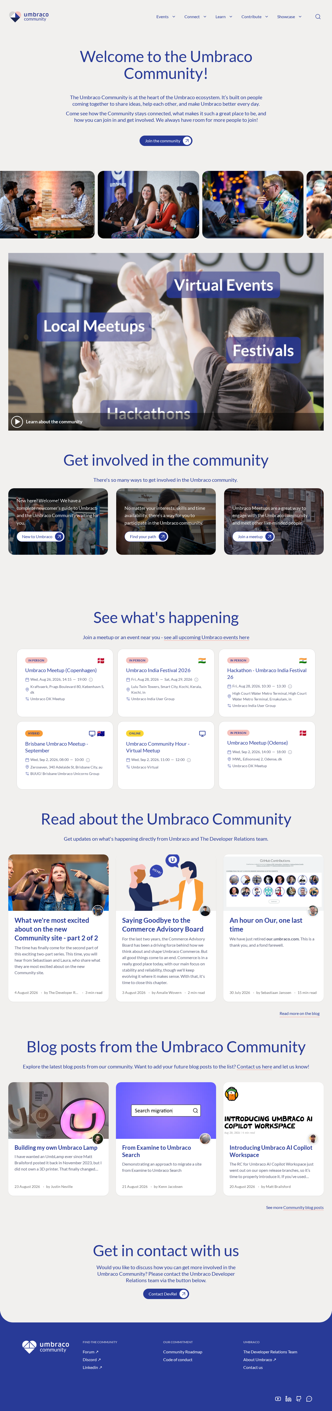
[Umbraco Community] (28, 16)
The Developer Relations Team (270, 1351)
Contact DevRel (163, 1293)
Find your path (143, 536)
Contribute (251, 16)
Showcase (286, 16)
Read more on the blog (300, 1013)
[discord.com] (309, 1401)
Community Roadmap (182, 1351)
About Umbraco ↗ (259, 1359)
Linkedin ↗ (92, 1367)
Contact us (253, 1367)
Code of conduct (177, 1359)
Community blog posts (303, 1207)
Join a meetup (250, 536)
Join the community (162, 140)
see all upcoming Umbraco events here (206, 637)
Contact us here (254, 1066)
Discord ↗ (92, 1359)
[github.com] (299, 1401)
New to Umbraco (37, 536)
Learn (221, 16)
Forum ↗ (91, 1351)
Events (162, 16)
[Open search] (318, 16)
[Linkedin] (288, 1401)
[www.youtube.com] (278, 1401)
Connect (192, 16)
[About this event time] (91, 680)
